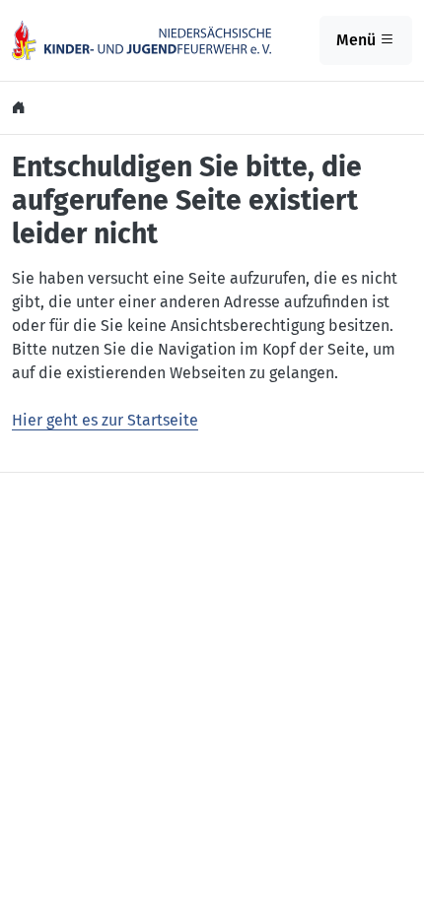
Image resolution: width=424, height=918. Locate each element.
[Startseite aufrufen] (141, 39)
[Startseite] (21, 107)
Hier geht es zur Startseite (105, 420)
